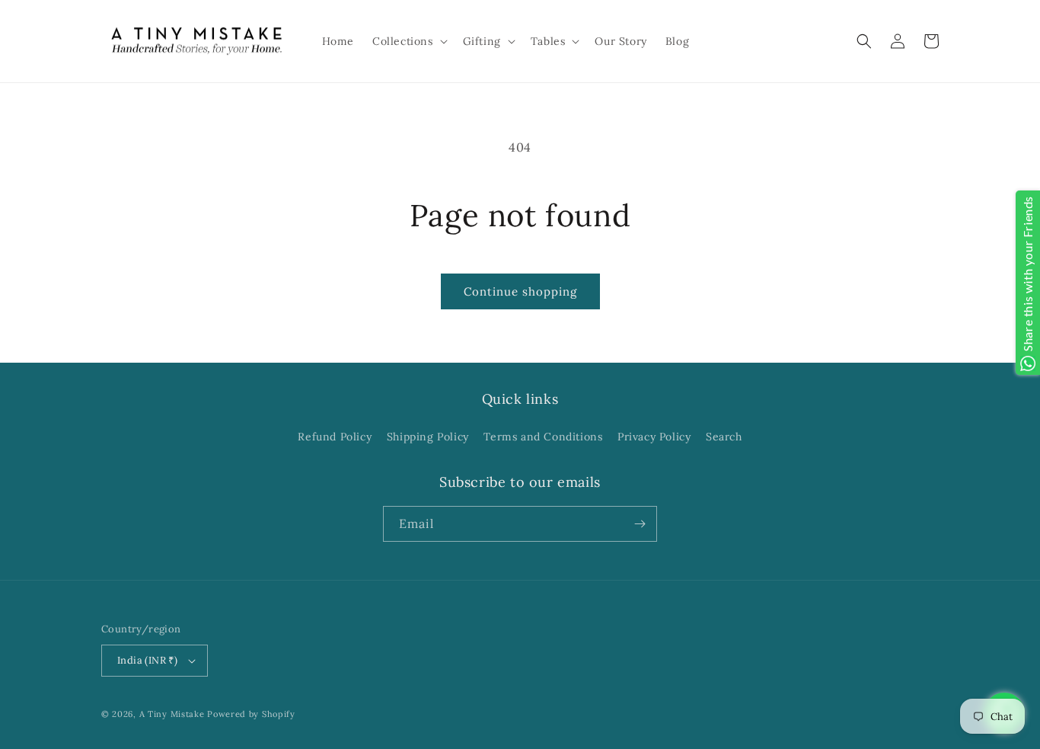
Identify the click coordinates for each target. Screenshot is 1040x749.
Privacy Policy (654, 436)
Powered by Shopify (251, 714)
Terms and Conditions (542, 436)
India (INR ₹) (147, 660)
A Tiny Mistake (172, 714)
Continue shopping (520, 291)
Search (724, 436)
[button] (408, 41)
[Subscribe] (639, 524)
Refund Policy (335, 436)
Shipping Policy (428, 436)
